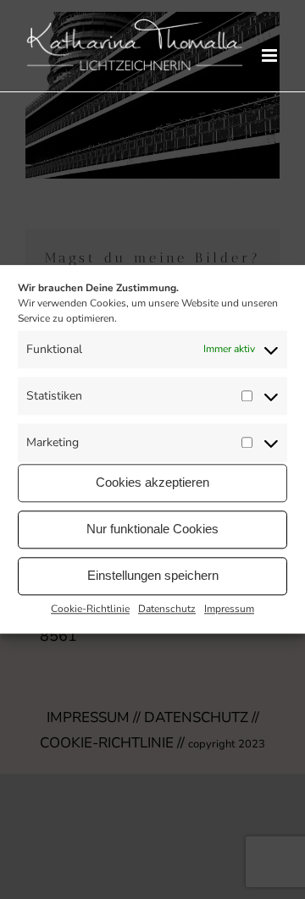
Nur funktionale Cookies (152, 528)
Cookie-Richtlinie (90, 608)
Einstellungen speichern (153, 575)
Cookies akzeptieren (152, 482)
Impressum (229, 608)
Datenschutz (167, 608)
